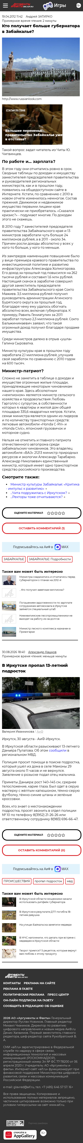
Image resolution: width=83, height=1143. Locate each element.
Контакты (12, 983)
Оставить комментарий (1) (42, 528)
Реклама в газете (18, 989)
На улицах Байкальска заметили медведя (45, 924)
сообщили (57, 750)
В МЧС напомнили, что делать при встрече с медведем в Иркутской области (47, 939)
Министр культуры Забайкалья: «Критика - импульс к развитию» (42, 486)
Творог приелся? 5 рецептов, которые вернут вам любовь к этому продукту (48, 952)
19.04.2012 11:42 (12, 16)
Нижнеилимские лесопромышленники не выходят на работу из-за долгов (45, 617)
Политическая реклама (23, 994)
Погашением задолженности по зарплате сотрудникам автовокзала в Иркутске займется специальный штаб (45, 606)
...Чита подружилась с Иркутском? (38, 493)
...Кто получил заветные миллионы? (41, 589)
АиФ (40, 731)
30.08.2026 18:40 (13, 652)
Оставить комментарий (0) (41, 850)
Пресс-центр (58, 994)
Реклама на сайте (39, 983)
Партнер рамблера (38, 1123)
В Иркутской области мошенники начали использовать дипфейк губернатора (45, 900)
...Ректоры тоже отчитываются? (36, 497)
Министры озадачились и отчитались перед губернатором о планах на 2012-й (47, 578)
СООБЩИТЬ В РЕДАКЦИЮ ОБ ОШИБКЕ (33, 1006)
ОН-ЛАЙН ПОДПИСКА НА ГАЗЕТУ (28, 1000)
